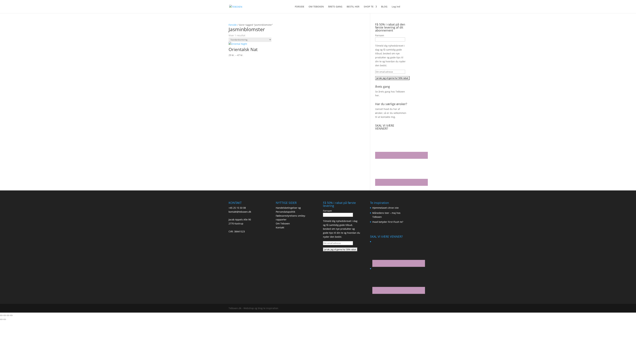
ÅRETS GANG (335, 6)
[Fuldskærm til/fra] (4, 315)
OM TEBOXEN (316, 6)
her (377, 95)
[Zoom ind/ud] (1, 315)
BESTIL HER (353, 6)
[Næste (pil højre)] (4, 319)
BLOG (384, 6)
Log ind (396, 6)
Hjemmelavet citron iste (385, 207)
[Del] (8, 315)
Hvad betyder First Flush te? (387, 221)
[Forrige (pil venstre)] (1, 319)
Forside (233, 24)
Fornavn (379, 35)
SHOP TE (368, 6)
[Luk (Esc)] (11, 315)
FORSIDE (299, 6)
